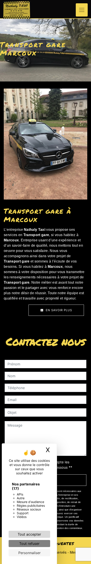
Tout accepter (29, 534)
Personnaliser (29, 553)
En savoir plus (58, 310)
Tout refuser (29, 543)
